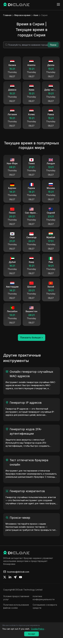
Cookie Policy (37, 629)
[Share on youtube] (20, 577)
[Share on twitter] (4, 577)
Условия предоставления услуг (16, 598)
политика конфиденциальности (44, 598)
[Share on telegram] (15, 577)
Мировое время (22, 15)
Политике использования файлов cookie (16, 606)
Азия (35, 15)
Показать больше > (31, 337)
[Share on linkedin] (9, 577)
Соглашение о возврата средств (45, 606)
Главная (7, 15)
